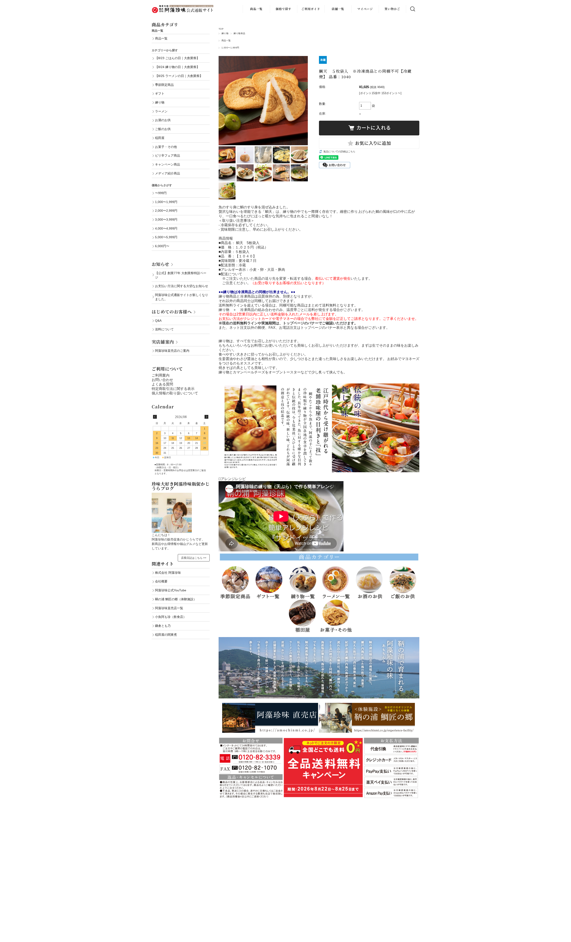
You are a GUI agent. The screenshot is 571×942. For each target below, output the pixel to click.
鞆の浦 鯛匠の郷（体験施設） (176, 599)
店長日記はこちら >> (193, 557)
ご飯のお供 (163, 129)
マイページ (365, 9)
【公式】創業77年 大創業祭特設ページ (180, 275)
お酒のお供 (163, 120)
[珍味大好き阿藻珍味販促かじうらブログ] (172, 495)
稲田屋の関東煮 (166, 634)
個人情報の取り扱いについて (175, 393)
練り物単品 (239, 33)
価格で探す (283, 9)
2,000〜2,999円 (166, 210)
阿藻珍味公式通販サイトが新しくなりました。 (181, 297)
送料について (164, 329)
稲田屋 (159, 138)
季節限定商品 (164, 85)
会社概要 (161, 581)
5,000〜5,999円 (166, 237)
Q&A (158, 320)
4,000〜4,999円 (166, 228)
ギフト (159, 93)
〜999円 (161, 193)
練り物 (224, 33)
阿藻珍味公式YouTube (170, 590)
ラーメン (161, 111)
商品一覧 (256, 9)
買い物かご (392, 9)
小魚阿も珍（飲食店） (170, 617)
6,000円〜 (162, 246)
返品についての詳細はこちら (339, 151)
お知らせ (160, 264)
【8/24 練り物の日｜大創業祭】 (177, 67)
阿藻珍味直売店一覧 (169, 608)
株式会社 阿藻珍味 (168, 572)
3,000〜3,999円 (166, 219)
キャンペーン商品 (167, 164)
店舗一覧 (338, 9)
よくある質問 (162, 384)
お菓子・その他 (166, 147)
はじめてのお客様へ (172, 311)
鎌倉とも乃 (163, 625)
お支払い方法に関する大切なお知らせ (181, 286)
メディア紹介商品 (167, 173)
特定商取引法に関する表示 (173, 389)
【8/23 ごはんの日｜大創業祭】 (177, 58)
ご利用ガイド (310, 9)
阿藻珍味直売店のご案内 (172, 350)
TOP (221, 29)
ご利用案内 (161, 375)
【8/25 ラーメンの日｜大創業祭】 (179, 76)
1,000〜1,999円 (230, 47)
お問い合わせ (162, 380)
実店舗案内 (163, 342)
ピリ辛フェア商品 (167, 155)
